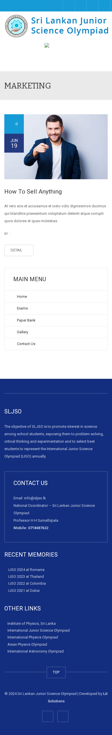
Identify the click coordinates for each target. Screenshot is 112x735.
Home (21, 296)
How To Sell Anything (33, 191)
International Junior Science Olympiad (38, 630)
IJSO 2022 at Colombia (27, 583)
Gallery (22, 332)
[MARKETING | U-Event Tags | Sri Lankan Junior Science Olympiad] (57, 25)
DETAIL (17, 250)
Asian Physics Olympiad (27, 644)
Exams (22, 308)
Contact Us (25, 344)
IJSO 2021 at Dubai (24, 590)
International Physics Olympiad (32, 637)
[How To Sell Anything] (56, 146)
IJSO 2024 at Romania (26, 569)
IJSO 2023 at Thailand (26, 576)
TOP (56, 672)
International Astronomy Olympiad (35, 651)
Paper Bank (26, 320)
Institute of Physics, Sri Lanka (31, 623)
